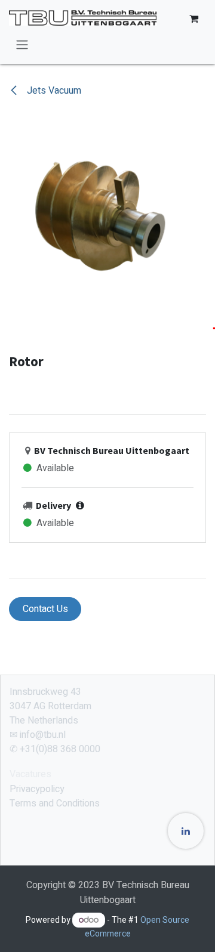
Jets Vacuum (52, 91)
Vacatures (30, 774)
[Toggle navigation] (22, 44)
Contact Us (45, 609)
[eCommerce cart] (193, 18)
